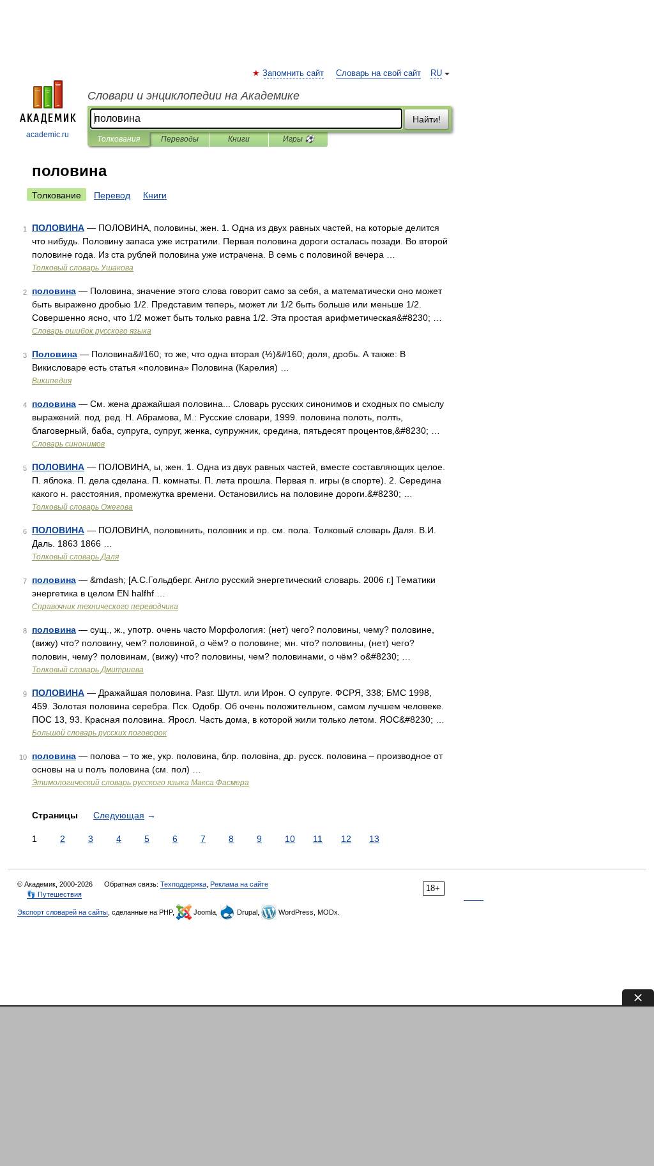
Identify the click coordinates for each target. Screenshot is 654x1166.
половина (54, 291)
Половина (54, 354)
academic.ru (47, 134)
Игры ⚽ (298, 139)
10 (290, 839)
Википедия (52, 380)
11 (318, 839)
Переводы (180, 139)
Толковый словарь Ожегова (82, 507)
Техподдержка (183, 884)
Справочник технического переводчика (105, 606)
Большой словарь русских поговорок (99, 732)
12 (346, 839)
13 (374, 839)
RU (436, 73)
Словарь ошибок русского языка (91, 331)
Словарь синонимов (68, 443)
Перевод (112, 195)
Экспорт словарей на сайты (62, 912)
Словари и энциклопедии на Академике (193, 95)
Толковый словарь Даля (75, 556)
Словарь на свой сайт (378, 73)
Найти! (427, 119)
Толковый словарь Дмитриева (88, 669)
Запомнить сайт (294, 73)
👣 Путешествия (54, 894)
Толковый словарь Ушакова (82, 267)
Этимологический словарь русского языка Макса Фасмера (140, 782)
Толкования (118, 139)
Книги (239, 139)
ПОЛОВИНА (58, 228)
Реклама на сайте (239, 884)
